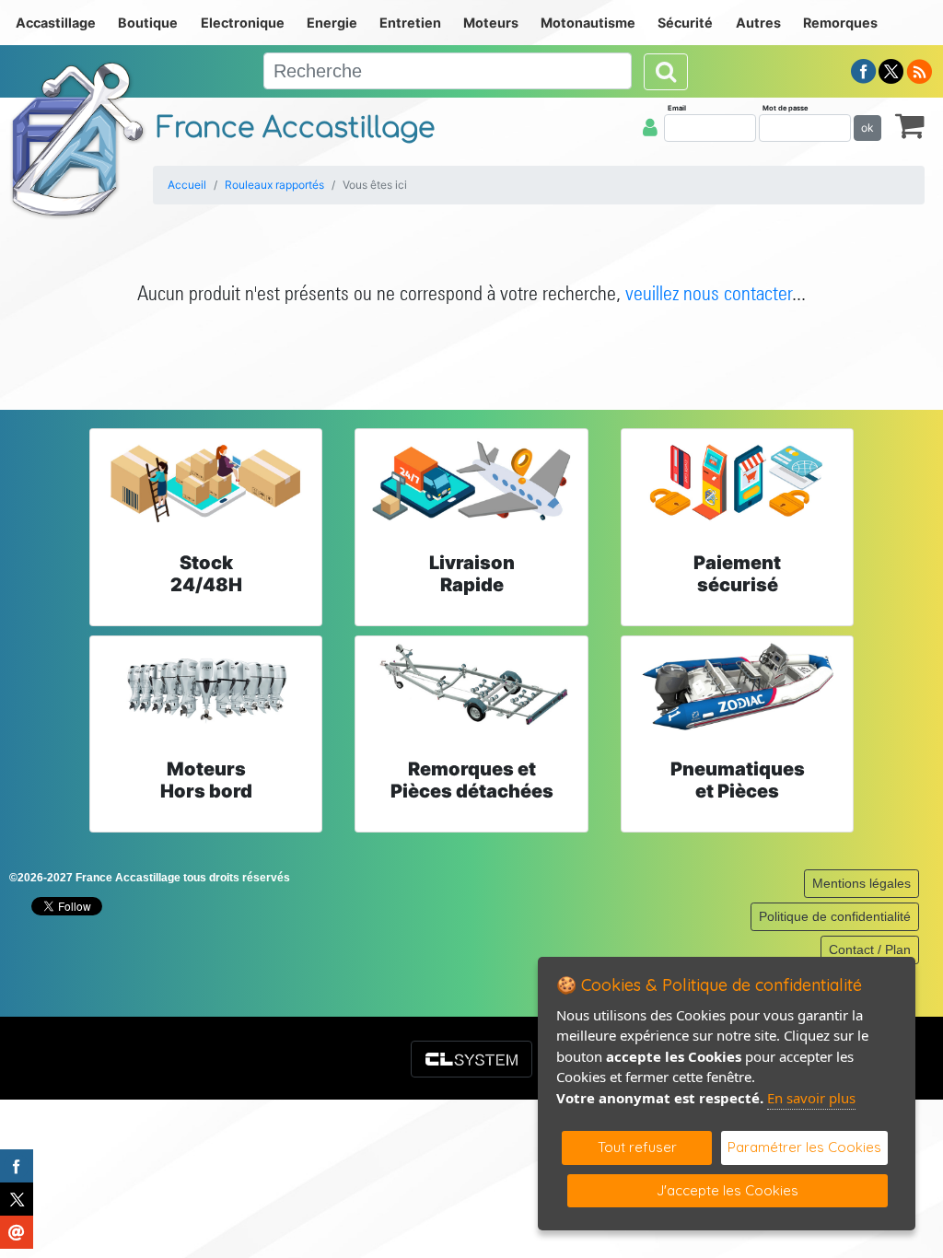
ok (867, 127)
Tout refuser (637, 1147)
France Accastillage (296, 128)
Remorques (840, 22)
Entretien (410, 22)
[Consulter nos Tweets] (891, 70)
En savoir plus (811, 1098)
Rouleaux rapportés (274, 185)
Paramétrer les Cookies (804, 1147)
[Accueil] (78, 139)
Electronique (243, 22)
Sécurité (685, 22)
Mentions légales (861, 883)
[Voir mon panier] (910, 125)
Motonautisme (588, 22)
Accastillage (56, 22)
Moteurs (490, 22)
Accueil (187, 185)
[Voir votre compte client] (650, 127)
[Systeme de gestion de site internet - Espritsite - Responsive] (471, 1059)
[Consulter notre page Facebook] (864, 70)
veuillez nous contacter (708, 293)
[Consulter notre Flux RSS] (919, 70)
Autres (758, 22)
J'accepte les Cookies (727, 1190)
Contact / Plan (870, 949)
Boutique (148, 22)
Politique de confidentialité (835, 916)
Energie (332, 22)
